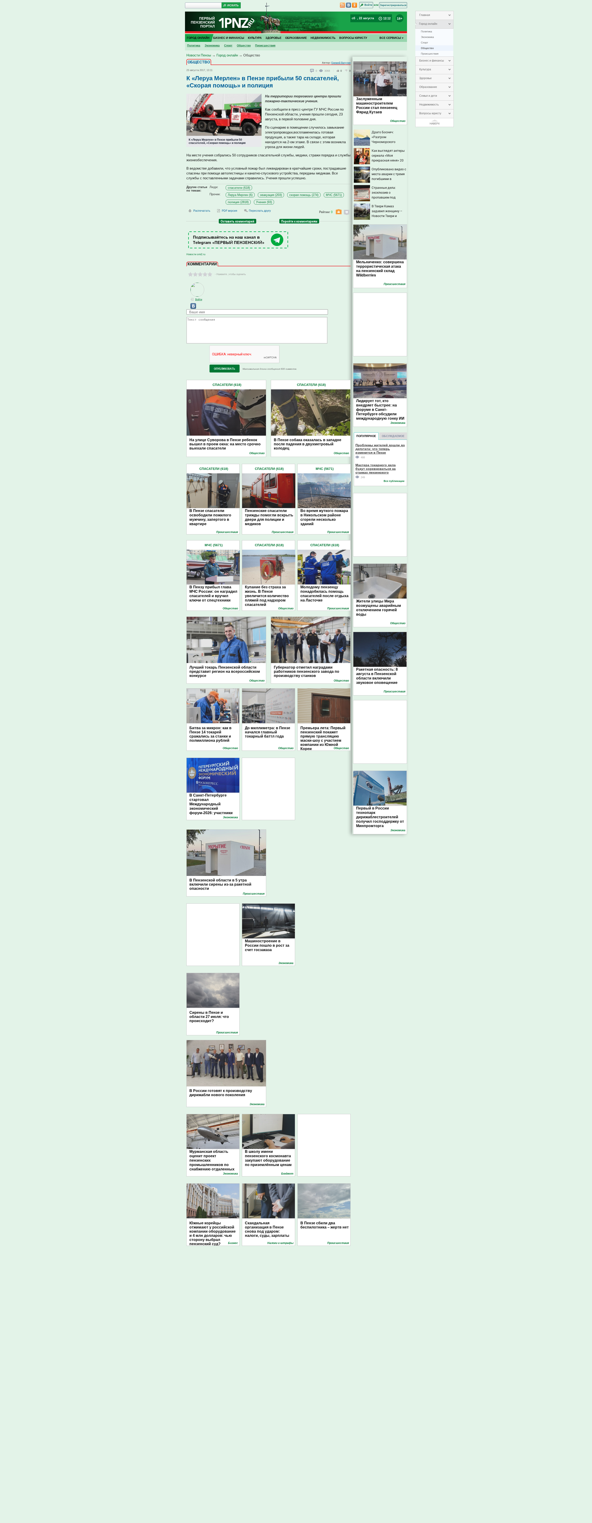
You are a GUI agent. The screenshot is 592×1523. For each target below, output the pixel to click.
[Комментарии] (312, 71)
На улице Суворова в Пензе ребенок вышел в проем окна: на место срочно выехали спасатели (225, 444)
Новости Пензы (198, 55)
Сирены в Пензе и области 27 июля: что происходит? (209, 1017)
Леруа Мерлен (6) (240, 195)
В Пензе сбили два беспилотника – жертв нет (324, 1225)
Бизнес (233, 1243)
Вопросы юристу (430, 113)
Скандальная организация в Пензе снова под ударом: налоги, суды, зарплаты (267, 1229)
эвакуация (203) (271, 195)
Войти (368, 4)
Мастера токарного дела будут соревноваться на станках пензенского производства (375, 468)
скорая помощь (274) (303, 195)
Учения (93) (264, 202)
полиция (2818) (238, 202)
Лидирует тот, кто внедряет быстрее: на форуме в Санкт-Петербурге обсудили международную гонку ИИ (380, 409)
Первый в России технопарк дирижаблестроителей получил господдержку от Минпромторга (380, 817)
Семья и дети (428, 95)
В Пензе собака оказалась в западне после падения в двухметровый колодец (307, 444)
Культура (425, 69)
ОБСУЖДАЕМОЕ (393, 436)
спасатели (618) (239, 187)
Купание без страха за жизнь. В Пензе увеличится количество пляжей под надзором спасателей (267, 596)
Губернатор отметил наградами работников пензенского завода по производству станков (306, 671)
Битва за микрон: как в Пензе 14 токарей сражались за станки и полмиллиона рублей (210, 734)
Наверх (435, 123)
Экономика (427, 37)
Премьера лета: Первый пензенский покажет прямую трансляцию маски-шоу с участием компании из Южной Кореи (322, 738)
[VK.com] (191, 308)
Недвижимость (429, 104)
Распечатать (201, 210)
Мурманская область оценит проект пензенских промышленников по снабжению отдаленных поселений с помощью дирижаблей (211, 1165)
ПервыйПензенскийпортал (203, 22)
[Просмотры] (321, 70)
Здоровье (425, 78)
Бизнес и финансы (431, 60)
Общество (427, 48)
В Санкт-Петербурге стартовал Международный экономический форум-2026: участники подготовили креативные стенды (213, 808)
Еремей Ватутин (341, 62)
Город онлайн (428, 23)
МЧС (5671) (334, 195)
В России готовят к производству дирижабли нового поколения (220, 1093)
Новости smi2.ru (195, 254)
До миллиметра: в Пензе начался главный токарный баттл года (267, 732)
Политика (426, 31)
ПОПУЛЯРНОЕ (366, 436)
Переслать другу (260, 210)
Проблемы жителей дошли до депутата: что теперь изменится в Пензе (380, 448)
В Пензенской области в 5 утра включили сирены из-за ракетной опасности (220, 884)
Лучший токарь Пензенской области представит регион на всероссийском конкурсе (224, 671)
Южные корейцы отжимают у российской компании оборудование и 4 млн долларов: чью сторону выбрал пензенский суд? (212, 1231)
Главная (424, 15)
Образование (428, 87)
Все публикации (394, 481)
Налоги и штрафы (280, 1243)
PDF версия (229, 210)
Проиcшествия (429, 53)
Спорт (424, 42)
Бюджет (287, 1173)
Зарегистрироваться (393, 5)
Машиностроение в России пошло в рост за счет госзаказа (267, 945)
